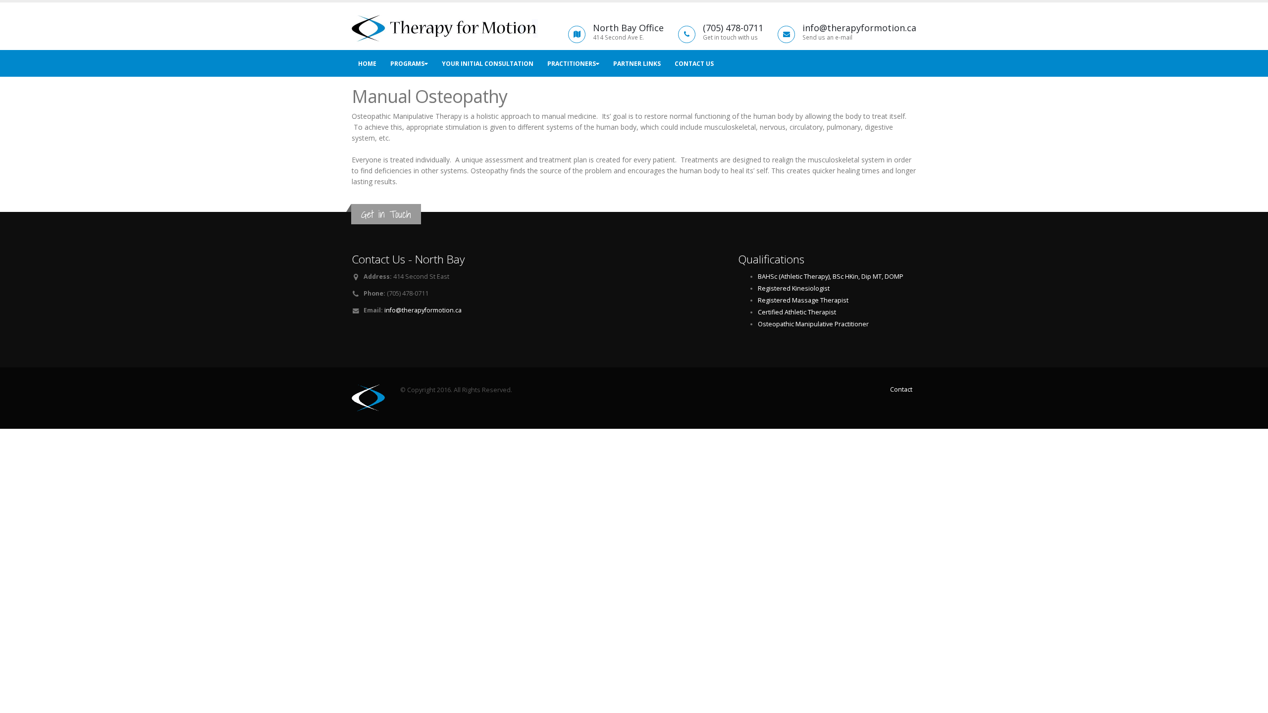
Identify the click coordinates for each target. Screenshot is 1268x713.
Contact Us (694, 63)
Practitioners (571, 63)
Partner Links (637, 63)
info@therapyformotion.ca (423, 310)
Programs (407, 63)
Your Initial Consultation (487, 63)
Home (367, 63)
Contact (901, 389)
